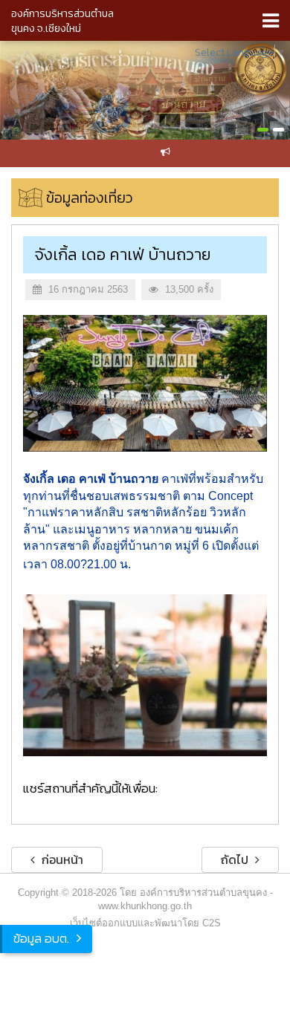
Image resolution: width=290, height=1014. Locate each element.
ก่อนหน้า (61, 859)
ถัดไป (236, 859)
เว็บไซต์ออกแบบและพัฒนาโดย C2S (145, 923)
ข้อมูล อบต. (41, 938)
